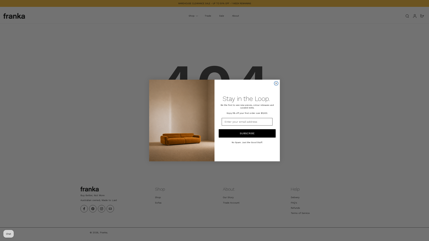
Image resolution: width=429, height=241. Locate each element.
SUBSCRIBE (247, 133)
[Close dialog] (276, 83)
